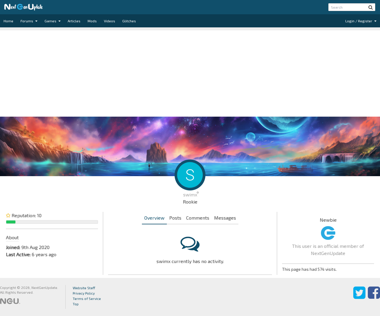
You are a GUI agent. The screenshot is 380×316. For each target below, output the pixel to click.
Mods (92, 21)
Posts (175, 217)
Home (8, 21)
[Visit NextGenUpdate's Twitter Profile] (359, 297)
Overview (154, 217)
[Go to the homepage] (23, 7)
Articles (74, 21)
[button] (370, 7)
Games (51, 21)
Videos (109, 21)
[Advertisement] (190, 72)
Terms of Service (87, 298)
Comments (197, 217)
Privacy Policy (84, 293)
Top (76, 304)
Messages (225, 217)
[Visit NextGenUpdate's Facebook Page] (374, 297)
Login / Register (359, 21)
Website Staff (84, 288)
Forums (27, 21)
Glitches (129, 21)
